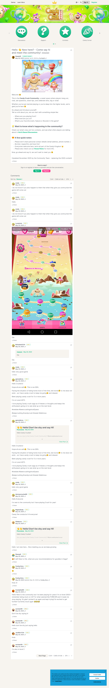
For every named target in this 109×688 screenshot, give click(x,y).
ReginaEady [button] (19, 510)
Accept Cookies (97, 674)
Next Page (42, 656)
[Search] (80, 2)
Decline (97, 678)
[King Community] (54, 2)
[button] (13, 57)
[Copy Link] (46, 58)
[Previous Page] (64, 179)
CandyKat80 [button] (19, 590)
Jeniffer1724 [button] (19, 633)
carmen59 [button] (18, 609)
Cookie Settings (97, 681)
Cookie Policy (58, 681)
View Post (62, 442)
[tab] (53, 44)
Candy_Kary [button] (19, 566)
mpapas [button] (19, 352)
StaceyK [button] (18, 554)
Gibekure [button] (18, 521)
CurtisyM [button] (42, 58)
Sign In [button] (37, 171)
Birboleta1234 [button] (20, 344)
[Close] (105, 671)
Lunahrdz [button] (18, 223)
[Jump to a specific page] (72, 179)
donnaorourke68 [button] (21, 494)
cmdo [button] (17, 183)
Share (14, 161)
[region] (78, 678)
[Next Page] (70, 179)
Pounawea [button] (20, 430)
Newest (19, 179)
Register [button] (46, 171)
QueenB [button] (18, 56)
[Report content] (71, 50)
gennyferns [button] (19, 379)
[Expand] (42, 439)
